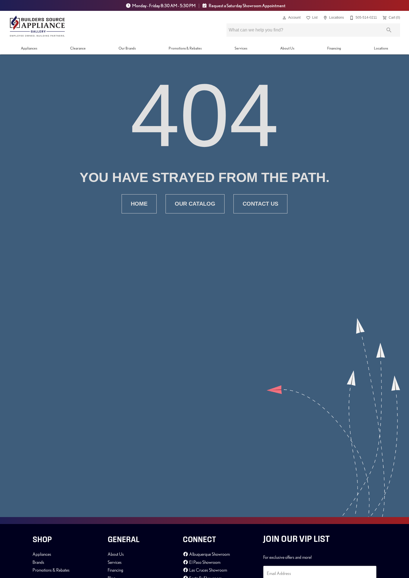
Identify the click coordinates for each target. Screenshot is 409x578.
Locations (381, 48)
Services (241, 48)
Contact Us (260, 204)
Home (139, 204)
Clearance (78, 48)
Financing (334, 48)
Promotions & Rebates (185, 48)
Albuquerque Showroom (209, 554)
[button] (284, 17)
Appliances (29, 48)
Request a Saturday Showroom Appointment (246, 5)
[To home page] (37, 26)
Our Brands (127, 48)
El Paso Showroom (204, 562)
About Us (287, 48)
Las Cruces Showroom (207, 569)
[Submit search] (389, 30)
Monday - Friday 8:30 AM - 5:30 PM (164, 5)
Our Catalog (195, 204)
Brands (38, 562)
